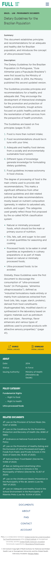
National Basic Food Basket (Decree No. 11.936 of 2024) (23, 460)
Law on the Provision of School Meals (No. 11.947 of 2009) (24, 423)
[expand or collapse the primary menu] (47, 4)
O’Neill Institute (30, 539)
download (37, 347)
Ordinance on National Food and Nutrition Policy (24, 440)
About (26, 511)
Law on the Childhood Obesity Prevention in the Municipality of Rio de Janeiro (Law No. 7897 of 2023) (25, 482)
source (13, 347)
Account (26, 530)
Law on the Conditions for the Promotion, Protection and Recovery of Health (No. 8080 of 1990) (25, 432)
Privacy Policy (33, 554)
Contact (26, 523)
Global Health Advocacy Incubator (32, 542)
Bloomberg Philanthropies (34, 544)
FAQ (26, 517)
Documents (26, 505)
